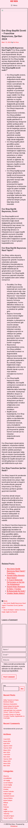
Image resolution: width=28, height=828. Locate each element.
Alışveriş (6, 776)
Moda (5, 601)
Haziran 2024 (7, 748)
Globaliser (14, 826)
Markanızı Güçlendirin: (10, 704)
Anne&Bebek (7, 778)
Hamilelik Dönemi (8, 796)
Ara (4, 685)
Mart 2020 (6, 765)
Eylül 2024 (6, 743)
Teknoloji (6, 813)
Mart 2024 (6, 752)
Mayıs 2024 (6, 750)
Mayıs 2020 (6, 761)
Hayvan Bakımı (8, 798)
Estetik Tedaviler (8, 791)
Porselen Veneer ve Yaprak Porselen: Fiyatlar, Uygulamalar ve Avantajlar (13, 716)
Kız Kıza (14, 1)
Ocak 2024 (6, 754)
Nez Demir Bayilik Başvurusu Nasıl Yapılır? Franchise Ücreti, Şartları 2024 (14, 605)
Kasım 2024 (7, 741)
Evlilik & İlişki (7, 794)
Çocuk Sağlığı (7, 785)
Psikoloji (6, 807)
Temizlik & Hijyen (8, 816)
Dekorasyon (7, 787)
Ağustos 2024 (7, 746)
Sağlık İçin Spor (8, 811)
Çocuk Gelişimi (8, 783)
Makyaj (5, 802)
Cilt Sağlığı (6, 780)
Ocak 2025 (6, 739)
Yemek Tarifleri (8, 818)
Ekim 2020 (6, 757)
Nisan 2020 (6, 763)
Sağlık (5, 809)
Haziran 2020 (7, 759)
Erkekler (6, 789)
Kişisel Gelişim (7, 800)
